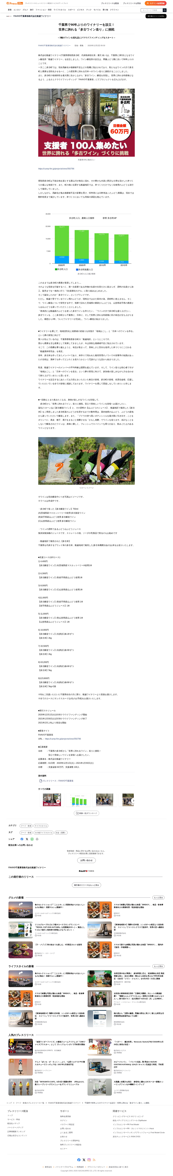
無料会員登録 (65, 1116)
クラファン (114, 10)
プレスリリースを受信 (132, 3)
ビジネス (80, 10)
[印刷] (37, 839)
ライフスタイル (60, 10)
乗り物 (105, 10)
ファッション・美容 (44, 10)
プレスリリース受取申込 (70, 1141)
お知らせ (63, 1137)
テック (89, 10)
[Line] (32, 839)
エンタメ (17, 10)
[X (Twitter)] (27, 839)
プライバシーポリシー (96, 1167)
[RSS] (94, 1159)
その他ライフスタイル (43, 833)
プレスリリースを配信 (110, 3)
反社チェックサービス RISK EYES (126, 1137)
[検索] (165, 10)
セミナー (63, 1149)
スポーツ (71, 10)
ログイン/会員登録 (157, 3)
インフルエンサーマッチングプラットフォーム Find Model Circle (139, 1133)
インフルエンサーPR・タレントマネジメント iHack (133, 1128)
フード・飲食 (26, 826)
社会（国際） (61, 833)
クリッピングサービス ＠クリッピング (128, 1116)
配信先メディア (13, 1123)
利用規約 (80, 1167)
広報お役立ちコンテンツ (17, 1136)
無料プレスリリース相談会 (70, 1145)
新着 (10, 10)
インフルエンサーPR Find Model (126, 1124)
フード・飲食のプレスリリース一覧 (30, 1103)
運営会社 (48, 1167)
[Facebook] (22, 839)
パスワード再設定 (67, 1124)
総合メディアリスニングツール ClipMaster (130, 1120)
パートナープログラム (64, 1167)
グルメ (25, 10)
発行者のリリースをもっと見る (86, 885)
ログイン (63, 1120)
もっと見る (158, 898)
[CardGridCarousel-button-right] (133, 800)
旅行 (32, 10)
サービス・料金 (13, 1119)
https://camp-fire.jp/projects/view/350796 (56, 169)
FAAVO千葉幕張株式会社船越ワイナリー (54, 45)
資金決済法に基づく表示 (118, 1167)
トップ (9, 1103)
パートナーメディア (15, 1127)
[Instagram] (89, 1159)
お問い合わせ (86, 860)
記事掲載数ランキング (16, 1131)
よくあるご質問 (66, 1133)
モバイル (97, 10)
